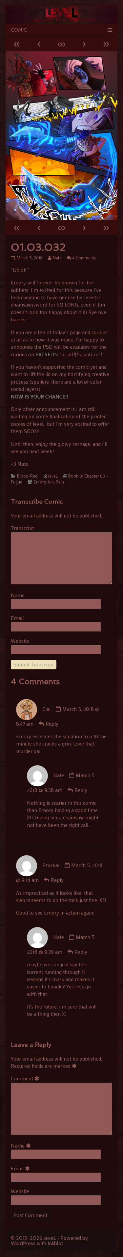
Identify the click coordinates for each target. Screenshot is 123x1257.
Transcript (22, 527)
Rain (60, 482)
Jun (51, 482)
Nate (57, 258)
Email (17, 617)
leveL (53, 476)
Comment (26, 1078)
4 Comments (84, 258)
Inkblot (55, 1243)
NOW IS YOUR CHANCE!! (40, 396)
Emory (40, 482)
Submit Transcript (33, 664)
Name (18, 595)
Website (20, 640)
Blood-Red (27, 476)
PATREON (46, 354)
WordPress (23, 1243)
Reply (52, 723)
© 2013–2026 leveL (33, 1238)
